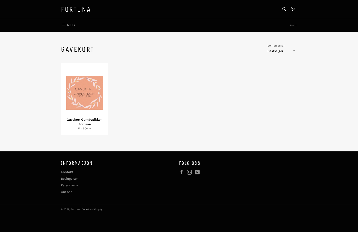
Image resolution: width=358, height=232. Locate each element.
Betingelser (69, 178)
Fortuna (76, 9)
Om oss (66, 192)
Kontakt (67, 172)
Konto (293, 25)
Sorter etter (275, 45)
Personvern (69, 185)
